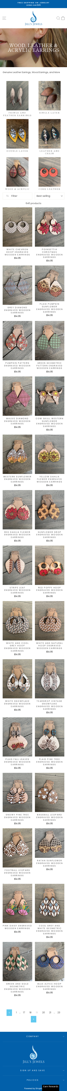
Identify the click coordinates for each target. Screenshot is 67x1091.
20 (43, 1012)
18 (30, 1012)
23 (58, 1012)
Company (32, 1036)
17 (24, 1012)
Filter (14, 196)
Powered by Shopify (33, 1088)
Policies (33, 1080)
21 (50, 1012)
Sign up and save (32, 1070)
